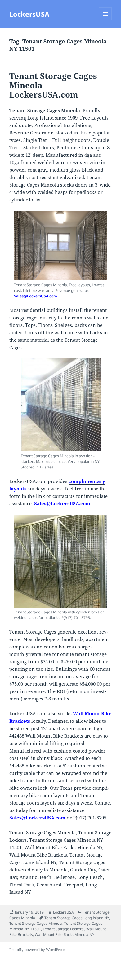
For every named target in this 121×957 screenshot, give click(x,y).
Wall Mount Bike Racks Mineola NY (64, 934)
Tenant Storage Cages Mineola (35, 923)
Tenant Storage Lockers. (63, 929)
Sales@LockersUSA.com (35, 296)
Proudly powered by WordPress (37, 949)
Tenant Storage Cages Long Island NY (76, 917)
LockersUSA (29, 14)
